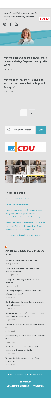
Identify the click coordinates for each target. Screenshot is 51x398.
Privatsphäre (38, 385)
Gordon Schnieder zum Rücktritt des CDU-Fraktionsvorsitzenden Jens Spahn (22, 348)
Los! (41, 130)
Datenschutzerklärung (18, 385)
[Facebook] (11, 24)
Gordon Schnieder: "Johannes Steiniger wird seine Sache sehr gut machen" (24, 303)
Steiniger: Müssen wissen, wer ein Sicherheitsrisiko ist (25, 326)
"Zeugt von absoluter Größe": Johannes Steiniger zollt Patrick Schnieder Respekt (24, 314)
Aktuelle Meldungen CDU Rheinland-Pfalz (25, 252)
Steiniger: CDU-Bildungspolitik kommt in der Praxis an (23, 281)
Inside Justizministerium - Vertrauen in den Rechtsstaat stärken (22, 270)
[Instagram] (4, 24)
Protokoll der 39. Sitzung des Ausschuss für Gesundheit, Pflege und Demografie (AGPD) (25, 61)
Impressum (25, 381)
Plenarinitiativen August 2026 (17, 198)
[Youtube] (16, 24)
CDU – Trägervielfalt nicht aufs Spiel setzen (22, 235)
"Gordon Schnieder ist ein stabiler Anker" (21, 260)
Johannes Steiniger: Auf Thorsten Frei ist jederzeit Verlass (25, 337)
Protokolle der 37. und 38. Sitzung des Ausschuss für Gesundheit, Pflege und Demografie (24, 83)
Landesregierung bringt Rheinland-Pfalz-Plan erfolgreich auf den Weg (23, 292)
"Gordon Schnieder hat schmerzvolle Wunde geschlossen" (22, 359)
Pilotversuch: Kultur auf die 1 (16, 204)
